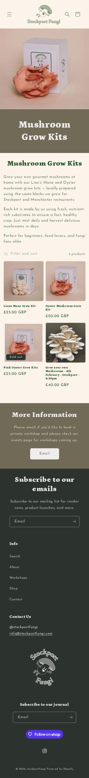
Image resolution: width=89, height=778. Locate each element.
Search (14, 556)
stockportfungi (36, 769)
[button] (9, 14)
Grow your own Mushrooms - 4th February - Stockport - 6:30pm (63, 373)
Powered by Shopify (60, 769)
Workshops (18, 578)
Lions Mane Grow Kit (20, 306)
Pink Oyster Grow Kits (21, 367)
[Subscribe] (74, 521)
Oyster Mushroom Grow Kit (63, 308)
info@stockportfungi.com (30, 633)
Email (44, 453)
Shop (13, 588)
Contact (15, 599)
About (14, 567)
